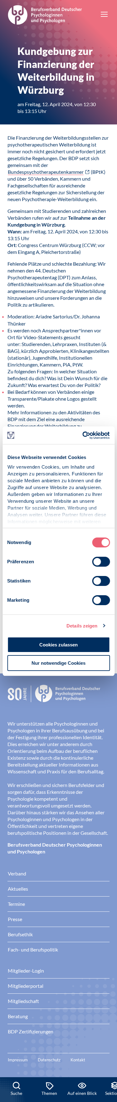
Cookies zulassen (58, 644)
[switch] (101, 562)
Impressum (18, 1059)
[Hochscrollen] (106, 1056)
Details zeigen (81, 625)
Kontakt (78, 1059)
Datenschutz (49, 1059)
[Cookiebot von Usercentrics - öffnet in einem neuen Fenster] (83, 435)
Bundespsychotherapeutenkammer (46, 172)
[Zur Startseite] (44, 14)
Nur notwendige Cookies (58, 663)
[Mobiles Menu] (104, 15)
